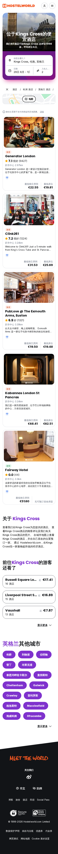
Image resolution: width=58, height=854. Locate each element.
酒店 (25, 799)
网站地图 (25, 838)
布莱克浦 (27, 664)
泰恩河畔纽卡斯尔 (16, 675)
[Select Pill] (44, 6)
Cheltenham (14, 685)
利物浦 (26, 654)
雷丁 (9, 664)
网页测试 (13, 838)
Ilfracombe (34, 716)
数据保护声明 (12, 831)
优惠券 (39, 831)
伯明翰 (44, 654)
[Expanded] (7, 89)
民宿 (32, 799)
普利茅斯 (33, 695)
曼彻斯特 (42, 675)
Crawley (11, 695)
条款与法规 (28, 831)
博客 (11, 799)
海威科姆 (11, 716)
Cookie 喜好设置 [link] (40, 838)
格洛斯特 (11, 705)
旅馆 (8, 466)
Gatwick (38, 685)
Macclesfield (35, 705)
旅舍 (8, 152)
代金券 (48, 831)
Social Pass (43, 799)
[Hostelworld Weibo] (29, 776)
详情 (42, 112)
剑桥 (9, 654)
